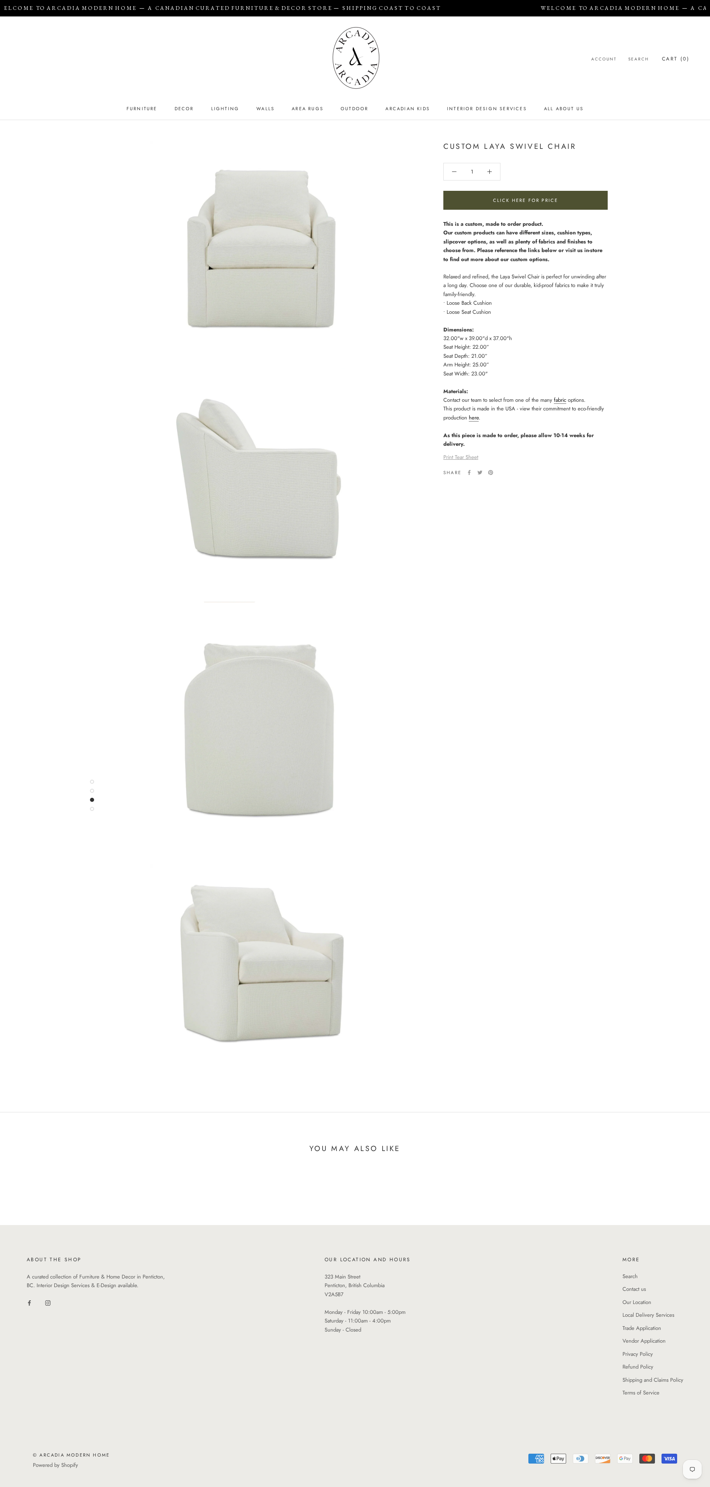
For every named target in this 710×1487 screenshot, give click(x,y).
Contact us (634, 1289)
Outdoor (354, 108)
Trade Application (641, 1328)
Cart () (675, 59)
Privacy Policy (637, 1354)
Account (604, 59)
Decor (184, 108)
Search (638, 59)
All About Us (563, 108)
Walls (265, 108)
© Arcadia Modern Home (71, 1455)
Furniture (142, 108)
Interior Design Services (487, 108)
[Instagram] (48, 1302)
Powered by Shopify (55, 1465)
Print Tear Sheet (460, 457)
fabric (560, 400)
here (474, 418)
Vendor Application (644, 1341)
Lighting (225, 108)
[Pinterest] (490, 472)
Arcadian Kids (407, 108)
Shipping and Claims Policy (652, 1380)
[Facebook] (469, 472)
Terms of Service (640, 1393)
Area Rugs (307, 108)
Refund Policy (637, 1367)
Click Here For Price (525, 200)
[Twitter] (479, 472)
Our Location (636, 1302)
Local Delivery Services (648, 1315)
